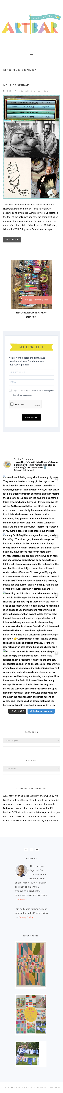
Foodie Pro (27, 1088)
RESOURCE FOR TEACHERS (31, 312)
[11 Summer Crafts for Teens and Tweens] (31, 1032)
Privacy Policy (26, 917)
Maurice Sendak (16, 85)
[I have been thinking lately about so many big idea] (31, 503)
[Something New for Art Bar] (31, 985)
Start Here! (31, 316)
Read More (12, 240)
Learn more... (22, 899)
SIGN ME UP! (31, 417)
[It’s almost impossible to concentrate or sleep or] (31, 677)
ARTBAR (31, 24)
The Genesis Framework (48, 1088)
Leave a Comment (45, 91)
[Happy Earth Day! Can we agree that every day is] (31, 561)
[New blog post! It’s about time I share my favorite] (31, 619)
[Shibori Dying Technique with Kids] (27, 1063)
